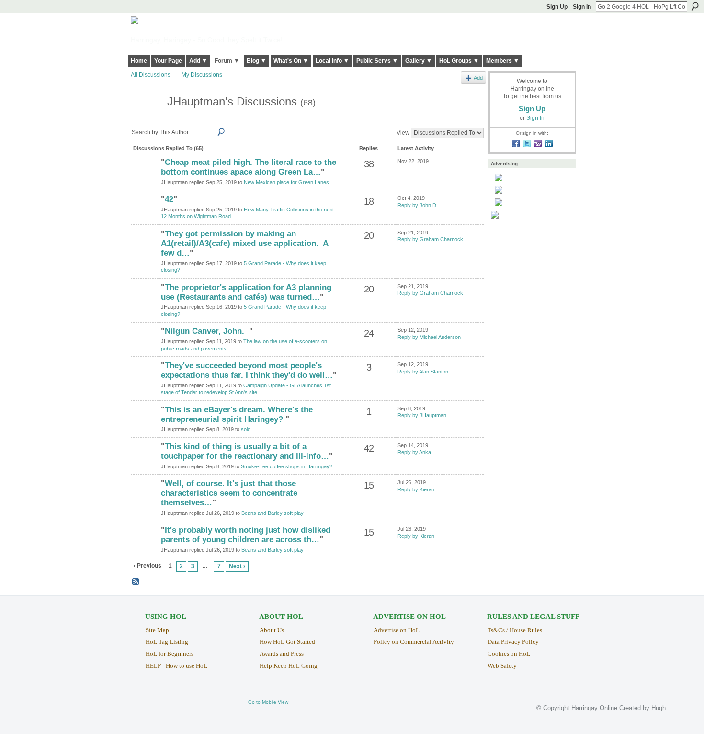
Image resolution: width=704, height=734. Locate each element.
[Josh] (144, 250)
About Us (272, 630)
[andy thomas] (144, 463)
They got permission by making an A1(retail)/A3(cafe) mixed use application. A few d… (244, 243)
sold (245, 429)
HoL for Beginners (169, 653)
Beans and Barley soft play (272, 513)
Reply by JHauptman (421, 415)
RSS (136, 582)
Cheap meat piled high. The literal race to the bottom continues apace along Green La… (248, 167)
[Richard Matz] (144, 347)
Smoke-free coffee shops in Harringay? (286, 466)
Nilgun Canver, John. (207, 331)
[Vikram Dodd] (144, 179)
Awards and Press (282, 653)
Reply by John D (416, 205)
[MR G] (144, 216)
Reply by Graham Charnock (430, 239)
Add (478, 78)
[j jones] (144, 426)
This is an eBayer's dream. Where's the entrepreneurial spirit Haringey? (237, 414)
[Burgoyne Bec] (144, 500)
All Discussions (150, 74)
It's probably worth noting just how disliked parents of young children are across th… (245, 534)
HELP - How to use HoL (176, 665)
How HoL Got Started (287, 641)
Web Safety (502, 665)
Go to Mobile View (268, 702)
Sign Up (557, 6)
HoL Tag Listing (167, 641)
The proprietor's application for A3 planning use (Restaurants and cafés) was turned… (246, 292)
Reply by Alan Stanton (422, 371)
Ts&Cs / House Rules (515, 630)
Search (695, 6)
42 (169, 199)
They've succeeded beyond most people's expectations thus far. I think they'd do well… (247, 370)
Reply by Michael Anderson (429, 337)
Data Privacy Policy (513, 641)
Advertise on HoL (397, 630)
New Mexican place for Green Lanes (286, 182)
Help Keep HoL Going (289, 665)
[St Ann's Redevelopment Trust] (144, 382)
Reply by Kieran (415, 489)
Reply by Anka (414, 452)
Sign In (582, 6)
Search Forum (221, 132)
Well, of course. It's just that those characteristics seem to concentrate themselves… (229, 493)
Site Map (157, 630)
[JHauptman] (146, 119)
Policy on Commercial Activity (414, 641)
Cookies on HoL (509, 653)
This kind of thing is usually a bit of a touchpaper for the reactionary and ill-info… (245, 451)
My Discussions (202, 74)
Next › (237, 566)
